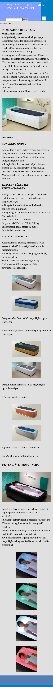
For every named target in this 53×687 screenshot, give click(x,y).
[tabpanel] (26, 60)
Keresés (25, 19)
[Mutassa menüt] (44, 18)
